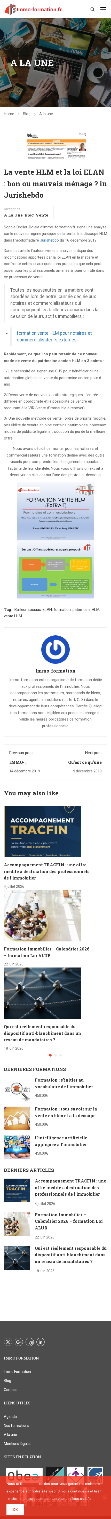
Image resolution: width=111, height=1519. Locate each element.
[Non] (104, 1497)
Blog (26, 113)
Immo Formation (17, 1372)
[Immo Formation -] (33, 9)
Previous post (21, 752)
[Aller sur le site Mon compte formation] (75, 1475)
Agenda (10, 1416)
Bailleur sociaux (27, 609)
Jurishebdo (49, 240)
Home (9, 113)
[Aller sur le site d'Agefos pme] (55, 1475)
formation (62, 609)
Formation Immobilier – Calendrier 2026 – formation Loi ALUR (69, 1221)
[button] (50, 1055)
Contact (10, 1390)
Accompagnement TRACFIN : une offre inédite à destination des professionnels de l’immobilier (47, 871)
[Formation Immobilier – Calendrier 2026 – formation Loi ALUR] (42, 915)
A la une (46, 113)
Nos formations (16, 1426)
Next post (93, 752)
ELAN (47, 609)
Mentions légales (17, 1444)
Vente (42, 215)
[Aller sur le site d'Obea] (24, 1475)
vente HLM (13, 616)
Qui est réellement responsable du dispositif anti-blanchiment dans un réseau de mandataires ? (42, 1033)
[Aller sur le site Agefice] (95, 1475)
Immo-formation (55, 671)
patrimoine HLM (86, 609)
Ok (15, 1509)
